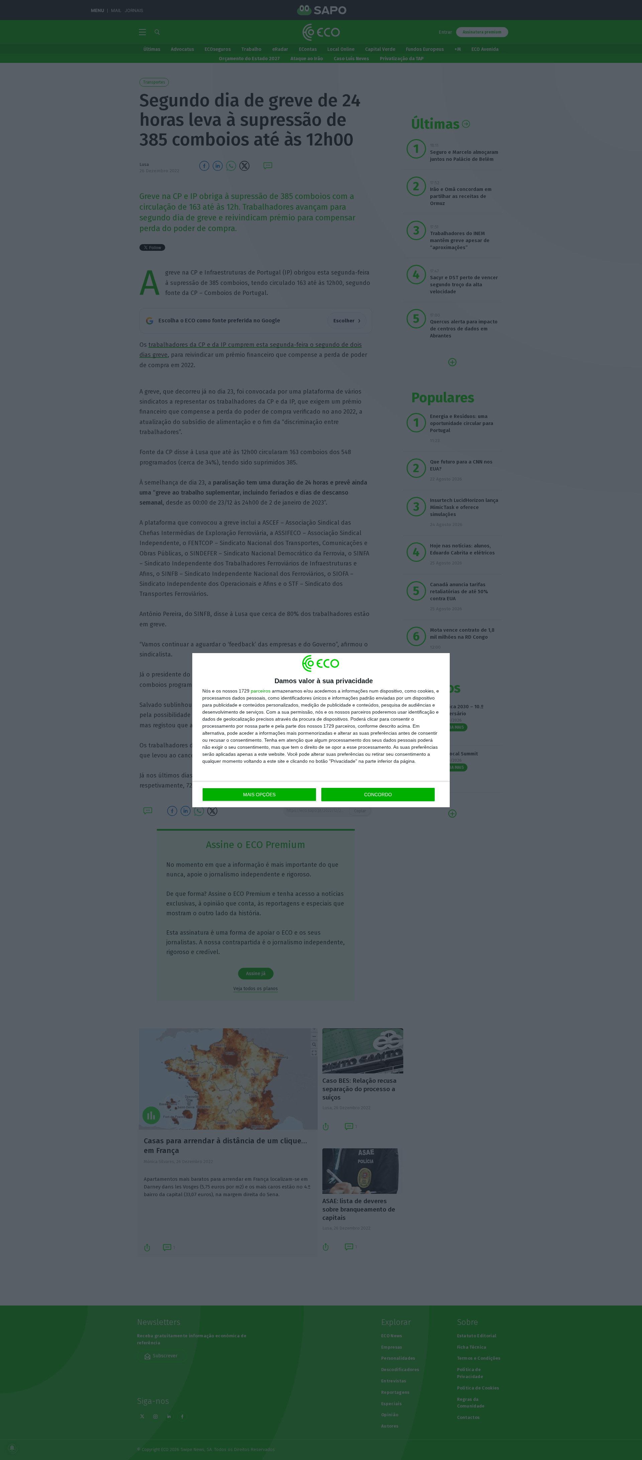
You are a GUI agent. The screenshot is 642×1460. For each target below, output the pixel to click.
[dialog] (321, 730)
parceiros (261, 691)
